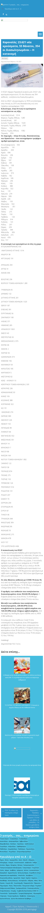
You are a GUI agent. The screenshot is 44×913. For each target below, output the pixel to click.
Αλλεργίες (31, 860)
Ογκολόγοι (20, 844)
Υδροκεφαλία (37, 893)
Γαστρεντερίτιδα (28, 865)
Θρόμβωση (29, 875)
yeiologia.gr (32, 909)
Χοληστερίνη (31, 896)
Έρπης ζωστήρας (23, 873)
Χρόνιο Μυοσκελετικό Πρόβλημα (21, 898)
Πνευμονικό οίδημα (28, 886)
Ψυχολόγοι (12, 852)
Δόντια (26, 870)
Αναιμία (10, 862)
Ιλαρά (23, 878)
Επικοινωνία (32, 906)
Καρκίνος (34, 878)
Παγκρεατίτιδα (28, 883)
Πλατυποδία (17, 886)
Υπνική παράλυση (13, 896)
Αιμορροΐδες (14, 860)
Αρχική (8, 906)
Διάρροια (20, 870)
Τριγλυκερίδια (13, 893)
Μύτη (40, 880)
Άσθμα (35, 862)
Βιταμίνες (14, 865)
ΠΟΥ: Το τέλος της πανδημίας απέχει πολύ (11, 812)
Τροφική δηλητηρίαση (25, 893)
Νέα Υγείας (4, 58)
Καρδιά (28, 878)
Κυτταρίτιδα (23, 880)
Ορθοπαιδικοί (29, 844)
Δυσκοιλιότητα (34, 870)
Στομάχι (13, 891)
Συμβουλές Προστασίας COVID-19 (27, 891)
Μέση (36, 880)
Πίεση (10, 886)
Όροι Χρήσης (19, 906)
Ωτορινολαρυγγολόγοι (24, 852)
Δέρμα (7, 870)
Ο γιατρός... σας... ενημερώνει (19, 5)
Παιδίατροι (21, 849)
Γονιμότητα (35, 868)
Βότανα (20, 865)
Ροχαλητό (38, 886)
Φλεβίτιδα (23, 896)
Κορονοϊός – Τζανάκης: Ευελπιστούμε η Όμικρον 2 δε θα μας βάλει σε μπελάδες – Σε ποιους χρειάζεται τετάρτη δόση (32, 818)
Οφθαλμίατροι (21, 846)
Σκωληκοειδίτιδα (21, 888)
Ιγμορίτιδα (17, 878)
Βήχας (8, 865)
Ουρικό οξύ (9, 883)
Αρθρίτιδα (28, 862)
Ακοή (20, 860)
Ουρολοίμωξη (18, 883)
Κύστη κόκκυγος (13, 880)
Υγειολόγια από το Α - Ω (13, 9)
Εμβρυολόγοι (24, 841)
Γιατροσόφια (27, 868)
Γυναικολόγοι (14, 839)
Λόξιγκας (30, 880)
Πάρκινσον (37, 883)
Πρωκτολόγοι (30, 849)
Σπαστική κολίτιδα (33, 888)
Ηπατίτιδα (21, 875)
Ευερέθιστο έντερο (35, 873)
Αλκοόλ (25, 860)
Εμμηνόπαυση (12, 873)
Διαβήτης (13, 870)
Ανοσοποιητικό (19, 862)
